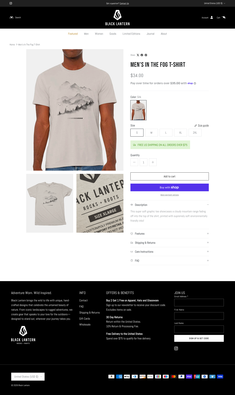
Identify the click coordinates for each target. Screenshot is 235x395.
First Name (179, 309)
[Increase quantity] (153, 162)
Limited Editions (131, 33)
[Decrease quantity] (134, 162)
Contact (83, 300)
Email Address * (181, 296)
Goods (113, 33)
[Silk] (138, 110)
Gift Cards (84, 318)
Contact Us (124, 3)
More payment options (170, 195)
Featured (73, 33)
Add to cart (169, 176)
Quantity (135, 155)
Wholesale (84, 324)
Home (12, 44)
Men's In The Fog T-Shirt (29, 44)
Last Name (179, 323)
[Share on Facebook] (142, 55)
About (164, 33)
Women (99, 33)
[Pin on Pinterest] (146, 55)
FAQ (81, 306)
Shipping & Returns (89, 312)
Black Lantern (24, 385)
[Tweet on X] (138, 55)
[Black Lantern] (117, 17)
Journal (150, 33)
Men (86, 33)
